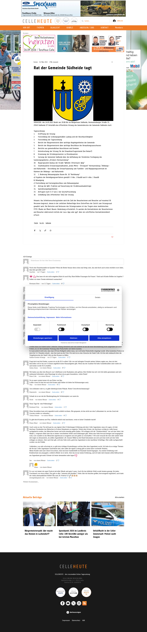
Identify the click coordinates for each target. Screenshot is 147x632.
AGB (83, 620)
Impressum (66, 620)
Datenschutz (76, 620)
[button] (70, 27)
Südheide (48, 223)
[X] (73, 603)
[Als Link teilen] (45, 230)
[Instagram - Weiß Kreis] (79, 603)
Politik (36, 223)
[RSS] (84, 603)
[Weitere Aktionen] (112, 62)
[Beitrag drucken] (51, 230)
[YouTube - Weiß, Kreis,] (68, 603)
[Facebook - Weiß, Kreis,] (62, 603)
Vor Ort (42, 223)
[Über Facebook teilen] (35, 230)
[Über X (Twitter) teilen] (40, 230)
